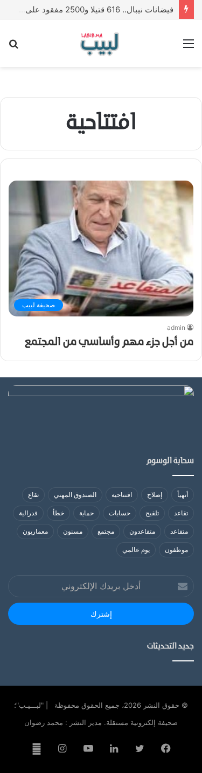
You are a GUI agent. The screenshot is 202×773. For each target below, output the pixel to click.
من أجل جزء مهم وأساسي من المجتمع (109, 342)
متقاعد (179, 531)
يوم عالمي (136, 550)
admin (176, 327)
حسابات (119, 513)
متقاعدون (142, 531)
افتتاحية (122, 495)
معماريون (35, 531)
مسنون (72, 531)
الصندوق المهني (75, 495)
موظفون (176, 550)
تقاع (33, 495)
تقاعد (181, 513)
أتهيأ (182, 495)
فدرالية (28, 513)
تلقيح (152, 513)
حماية (86, 513)
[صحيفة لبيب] (101, 43)
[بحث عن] (13, 47)
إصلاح (154, 495)
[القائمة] (188, 47)
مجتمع (105, 531)
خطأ (58, 513)
